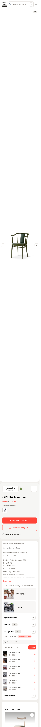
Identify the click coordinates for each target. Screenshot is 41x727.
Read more (7, 581)
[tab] (5, 636)
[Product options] (32, 715)
